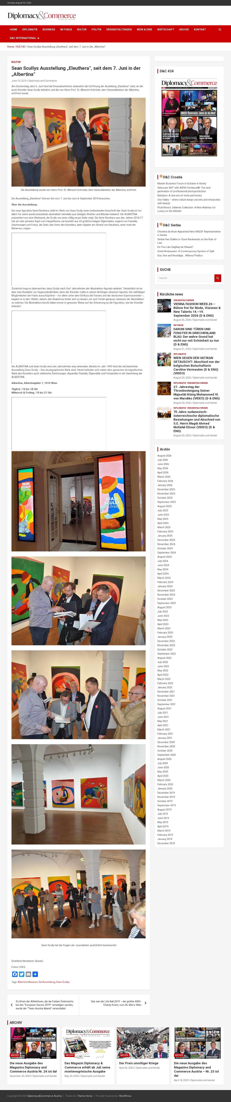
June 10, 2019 (19, 80)
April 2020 (162, 775)
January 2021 (164, 737)
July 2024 (162, 561)
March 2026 (163, 476)
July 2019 (162, 813)
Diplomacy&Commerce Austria (44, 1095)
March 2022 (163, 679)
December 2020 (166, 742)
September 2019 (166, 805)
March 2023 (163, 628)
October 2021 (164, 700)
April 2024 (162, 573)
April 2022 (162, 674)
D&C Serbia (172, 225)
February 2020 (165, 784)
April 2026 (162, 472)
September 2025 (166, 502)
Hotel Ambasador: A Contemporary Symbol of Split (185, 251)
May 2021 (162, 721)
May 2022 (162, 670)
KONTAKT (200, 29)
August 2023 (164, 607)
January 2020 (164, 788)
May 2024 (162, 569)
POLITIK (96, 29)
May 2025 (162, 518)
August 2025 (164, 506)
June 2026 (163, 464)
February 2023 (165, 632)
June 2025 (163, 514)
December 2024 (166, 539)
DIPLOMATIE (30, 29)
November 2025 (166, 493)
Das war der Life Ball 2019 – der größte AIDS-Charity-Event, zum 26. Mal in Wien (116, 1003)
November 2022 (166, 645)
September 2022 (166, 653)
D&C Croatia (172, 177)
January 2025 (164, 535)
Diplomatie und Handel (205, 320)
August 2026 (164, 455)
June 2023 (163, 615)
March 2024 (163, 577)
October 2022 (164, 649)
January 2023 (164, 636)
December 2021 (166, 691)
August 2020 (164, 759)
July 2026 (162, 459)
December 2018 (166, 843)
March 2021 (163, 729)
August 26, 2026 (182, 320)
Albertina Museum (28, 982)
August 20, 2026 (182, 377)
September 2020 (166, 754)
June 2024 (163, 565)
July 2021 (162, 712)
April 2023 (162, 624)
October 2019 (164, 801)
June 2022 (163, 666)
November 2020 (166, 746)
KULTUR (82, 29)
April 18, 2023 (181, 1080)
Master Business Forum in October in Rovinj (181, 183)
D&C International (23, 38)
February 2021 (165, 733)
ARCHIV (184, 29)
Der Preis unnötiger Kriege (138, 1063)
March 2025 (163, 527)
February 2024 (165, 582)
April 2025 (162, 523)
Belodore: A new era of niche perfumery (179, 195)
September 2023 (166, 603)
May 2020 (162, 771)
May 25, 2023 (72, 1076)
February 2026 (165, 480)
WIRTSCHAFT (165, 29)
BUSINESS (49, 29)
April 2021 (162, 725)
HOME (13, 29)
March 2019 (163, 830)
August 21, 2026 (182, 349)
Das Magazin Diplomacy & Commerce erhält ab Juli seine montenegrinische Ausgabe (87, 1067)
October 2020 (164, 750)
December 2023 (166, 590)
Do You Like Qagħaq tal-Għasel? (175, 247)
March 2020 (163, 780)
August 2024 (164, 556)
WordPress (125, 1095)
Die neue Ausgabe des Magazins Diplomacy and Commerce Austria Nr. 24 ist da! (33, 1067)
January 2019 (164, 839)
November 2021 (166, 695)
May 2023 (162, 620)
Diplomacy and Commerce (43, 80)
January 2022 (164, 687)
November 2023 (166, 594)
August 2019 (164, 809)
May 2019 (162, 822)
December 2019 (166, 792)
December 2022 (166, 641)
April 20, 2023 (126, 1067)
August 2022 (164, 657)
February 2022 (165, 683)
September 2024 (166, 552)
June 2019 (163, 818)
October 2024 (164, 548)
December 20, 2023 (20, 1076)
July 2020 (162, 763)
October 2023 (164, 598)
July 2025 (162, 510)
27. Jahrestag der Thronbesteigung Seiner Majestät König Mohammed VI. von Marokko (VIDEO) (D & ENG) (197, 392)
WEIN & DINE (144, 29)
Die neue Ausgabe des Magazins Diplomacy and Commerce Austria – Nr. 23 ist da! (196, 1069)
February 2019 (165, 834)
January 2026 (164, 485)
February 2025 (165, 531)
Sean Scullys (63, 982)
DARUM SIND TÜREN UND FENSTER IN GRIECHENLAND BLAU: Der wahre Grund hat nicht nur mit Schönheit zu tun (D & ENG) (196, 336)
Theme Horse (85, 1095)
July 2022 (162, 662)
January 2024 (164, 586)
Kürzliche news (171, 294)
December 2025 (166, 489)
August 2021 (164, 708)
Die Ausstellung (47, 982)
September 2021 (166, 704)
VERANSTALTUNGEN (119, 29)
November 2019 (166, 796)
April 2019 (162, 826)
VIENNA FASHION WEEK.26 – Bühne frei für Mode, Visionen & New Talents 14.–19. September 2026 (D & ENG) (197, 309)
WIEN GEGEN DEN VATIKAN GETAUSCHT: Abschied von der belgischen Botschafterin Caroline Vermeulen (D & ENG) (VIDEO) (197, 365)
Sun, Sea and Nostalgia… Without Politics (180, 255)
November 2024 (166, 544)
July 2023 (162, 611)
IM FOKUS (66, 29)
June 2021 (163, 716)
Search (217, 278)
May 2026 (162, 468)
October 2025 (164, 497)
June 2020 (163, 767)
